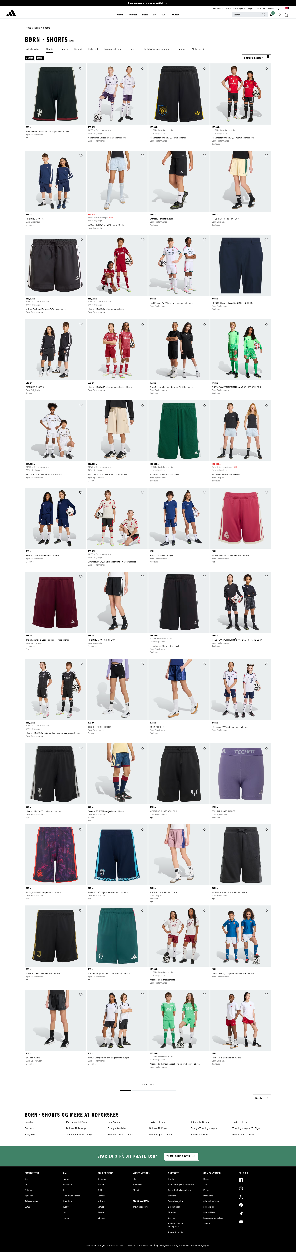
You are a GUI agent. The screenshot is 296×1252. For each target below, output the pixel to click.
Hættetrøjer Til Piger (243, 1134)
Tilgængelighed (202, 1245)
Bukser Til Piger (158, 1128)
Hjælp (228, 9)
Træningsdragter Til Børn (80, 1134)
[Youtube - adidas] (254, 1222)
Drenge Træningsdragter (204, 1128)
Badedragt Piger (200, 1134)
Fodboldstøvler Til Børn (120, 1134)
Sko (154, 15)
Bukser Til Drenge (76, 1128)
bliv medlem (260, 9)
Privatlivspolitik (141, 1245)
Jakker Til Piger (157, 1122)
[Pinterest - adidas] (254, 1205)
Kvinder (132, 15)
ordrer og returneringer (243, 9)
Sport (164, 15)
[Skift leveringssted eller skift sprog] (286, 8)
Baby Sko (30, 1134)
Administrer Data (115, 1245)
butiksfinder (218, 9)
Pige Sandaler (115, 1122)
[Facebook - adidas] (254, 1180)
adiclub (271, 9)
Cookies (128, 1245)
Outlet (175, 15)
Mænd (120, 15)
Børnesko (30, 1128)
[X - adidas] (254, 1197)
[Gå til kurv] (286, 15)
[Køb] (11, 13)
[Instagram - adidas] (254, 1189)
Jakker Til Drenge (200, 1122)
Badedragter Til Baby (160, 1134)
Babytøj (29, 1122)
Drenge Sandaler (117, 1128)
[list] (148, 49)
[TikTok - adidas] (254, 1214)
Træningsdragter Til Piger (246, 1128)
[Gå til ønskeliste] (278, 15)
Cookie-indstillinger (95, 1245)
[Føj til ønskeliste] (80, 69)
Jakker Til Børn (240, 1122)
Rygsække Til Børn (76, 1122)
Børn (145, 15)
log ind (279, 9)
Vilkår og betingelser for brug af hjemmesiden (172, 1245)
